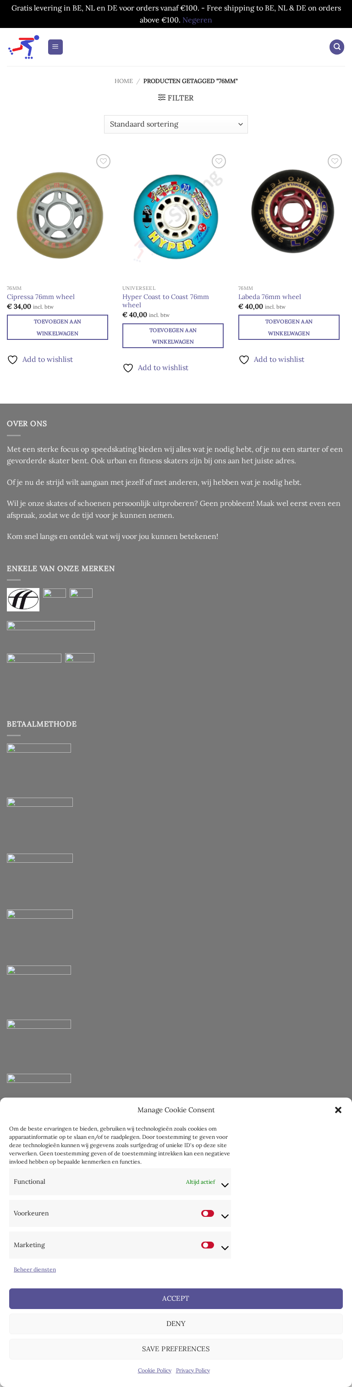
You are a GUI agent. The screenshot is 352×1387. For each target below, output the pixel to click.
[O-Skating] (23, 47)
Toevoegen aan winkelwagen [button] (58, 327)
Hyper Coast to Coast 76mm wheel (165, 301)
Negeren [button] (197, 19)
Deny (176, 1323)
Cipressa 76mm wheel (41, 297)
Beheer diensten (35, 1269)
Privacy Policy (193, 1370)
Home (124, 81)
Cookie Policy (154, 1370)
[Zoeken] (337, 47)
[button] (338, 1110)
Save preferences (176, 1348)
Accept (176, 1298)
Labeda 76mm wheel (269, 297)
